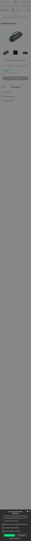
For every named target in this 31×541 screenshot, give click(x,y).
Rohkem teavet (23, 518)
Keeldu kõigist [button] (22, 535)
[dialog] (15, 270)
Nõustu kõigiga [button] (9, 535)
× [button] (29, 511)
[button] (15, 538)
